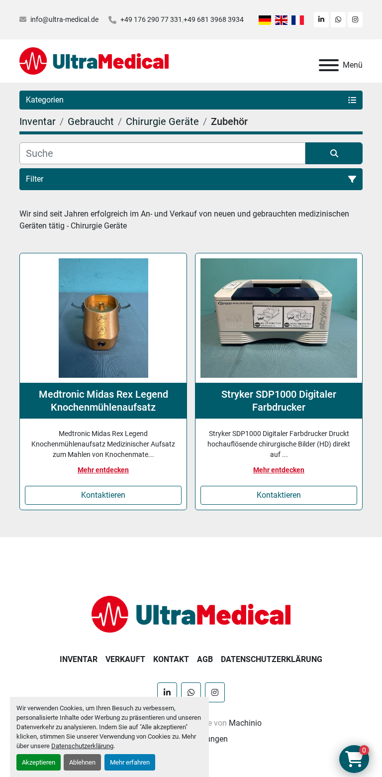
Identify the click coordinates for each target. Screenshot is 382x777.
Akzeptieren (38, 762)
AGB (205, 659)
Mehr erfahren (130, 762)
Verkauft (125, 659)
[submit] (334, 153)
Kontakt (171, 659)
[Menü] (329, 65)
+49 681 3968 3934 (214, 19)
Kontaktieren (103, 495)
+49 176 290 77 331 (151, 19)
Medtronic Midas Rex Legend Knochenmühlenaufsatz (103, 400)
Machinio (245, 723)
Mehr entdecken (103, 470)
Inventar (78, 659)
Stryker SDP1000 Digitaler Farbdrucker (278, 400)
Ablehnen (82, 762)
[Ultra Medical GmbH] (191, 613)
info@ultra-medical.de (64, 19)
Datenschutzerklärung (82, 746)
